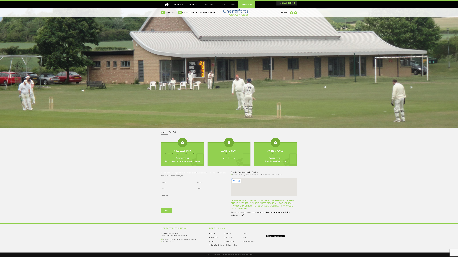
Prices (222, 4)
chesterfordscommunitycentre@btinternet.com (198, 12)
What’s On (193, 4)
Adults (228, 233)
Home (167, 4)
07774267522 (276, 158)
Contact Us (247, 4)
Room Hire (209, 4)
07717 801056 (229, 158)
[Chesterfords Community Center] (235, 12)
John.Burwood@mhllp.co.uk (276, 161)
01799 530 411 (170, 12)
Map (233, 4)
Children (244, 233)
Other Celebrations (217, 245)
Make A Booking (287, 3)
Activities (178, 4)
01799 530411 (183, 158)
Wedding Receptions (248, 241)
